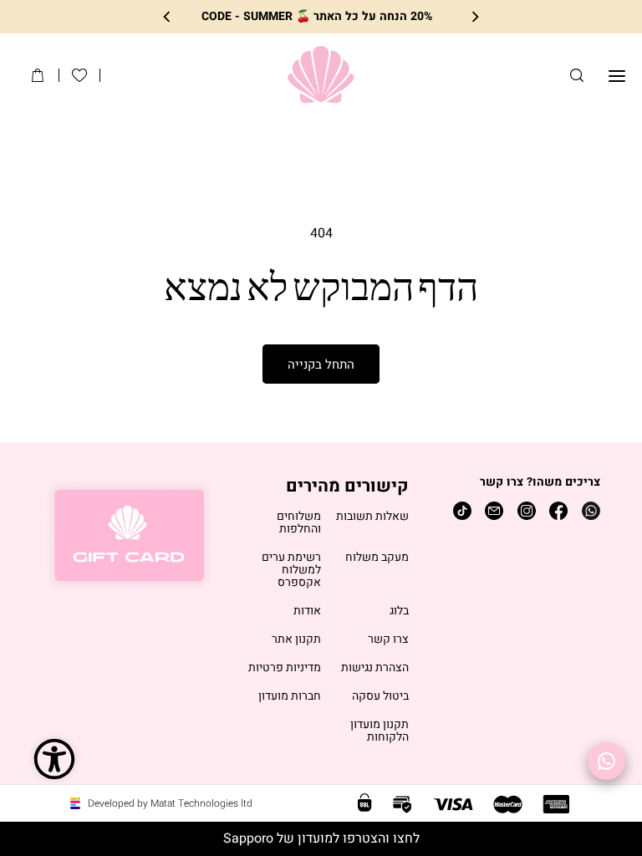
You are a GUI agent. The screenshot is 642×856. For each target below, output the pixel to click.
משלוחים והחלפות (299, 523)
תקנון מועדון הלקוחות (379, 731)
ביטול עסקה (380, 697)
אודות (307, 611)
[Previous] (474, 17)
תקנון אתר (296, 640)
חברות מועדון (289, 697)
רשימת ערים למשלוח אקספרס (291, 570)
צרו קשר (388, 640)
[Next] (167, 17)
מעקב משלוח (377, 558)
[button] (576, 75)
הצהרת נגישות (375, 668)
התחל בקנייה (321, 364)
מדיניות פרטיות (284, 668)
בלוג (399, 611)
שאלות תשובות (372, 517)
